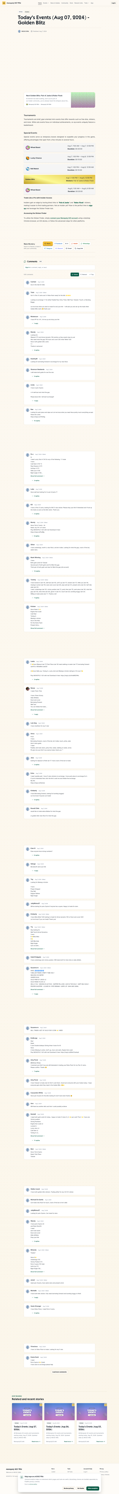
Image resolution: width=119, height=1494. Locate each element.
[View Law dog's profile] (27, 724)
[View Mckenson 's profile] (27, 317)
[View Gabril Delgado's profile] (27, 958)
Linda (32, 385)
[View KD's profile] (27, 505)
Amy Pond (34, 1060)
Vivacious (34, 1346)
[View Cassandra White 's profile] (27, 1093)
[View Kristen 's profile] (27, 607)
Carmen (33, 282)
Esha (32, 773)
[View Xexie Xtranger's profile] (27, 1307)
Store (71, 3)
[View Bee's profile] (27, 410)
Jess (32, 758)
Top (92, 274)
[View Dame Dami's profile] (27, 1358)
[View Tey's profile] (27, 880)
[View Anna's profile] (27, 734)
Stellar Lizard (35, 1189)
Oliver (33, 545)
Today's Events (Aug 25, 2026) (90, 1428)
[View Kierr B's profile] (27, 849)
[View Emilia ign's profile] (27, 1039)
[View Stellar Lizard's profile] (27, 1190)
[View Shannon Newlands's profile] (27, 370)
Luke (32, 489)
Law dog (34, 723)
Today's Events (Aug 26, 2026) (57, 1428)
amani (33, 1280)
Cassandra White (37, 1093)
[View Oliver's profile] (27, 545)
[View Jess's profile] (27, 758)
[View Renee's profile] (27, 689)
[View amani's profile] (27, 1281)
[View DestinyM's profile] (27, 359)
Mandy (33, 332)
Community (64, 3)
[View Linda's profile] (27, 385)
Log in (114, 3)
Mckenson (34, 316)
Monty (33, 522)
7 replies (36, 598)
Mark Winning (36, 557)
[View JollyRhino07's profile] (27, 904)
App (92, 3)
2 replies (36, 496)
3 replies (36, 350)
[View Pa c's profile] (27, 455)
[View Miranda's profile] (27, 1250)
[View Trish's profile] (27, 293)
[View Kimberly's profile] (27, 791)
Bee (32, 409)
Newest (84, 274)
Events (45, 3)
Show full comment (37, 476)
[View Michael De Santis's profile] (27, 1200)
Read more (35, 1441)
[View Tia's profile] (27, 928)
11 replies (37, 1140)
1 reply (36, 323)
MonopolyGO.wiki (19, 1441)
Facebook (58, 244)
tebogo (33, 864)
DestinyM (34, 359)
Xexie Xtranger (36, 1306)
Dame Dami (35, 1357)
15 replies (37, 420)
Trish (32, 292)
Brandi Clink (35, 808)
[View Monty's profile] (27, 523)
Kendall (33, 1114)
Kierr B (33, 848)
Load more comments (59, 1372)
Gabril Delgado (36, 957)
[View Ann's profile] (27, 1104)
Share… (49, 243)
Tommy (33, 580)
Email (70, 248)
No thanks (81, 1488)
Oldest (76, 274)
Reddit (76, 243)
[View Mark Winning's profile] (27, 558)
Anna (32, 734)
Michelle (34, 1291)
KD (32, 505)
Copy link (80, 248)
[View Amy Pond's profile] (27, 1061)
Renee (33, 688)
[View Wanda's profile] (27, 1222)
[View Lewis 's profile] (27, 662)
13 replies (37, 571)
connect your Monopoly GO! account (64, 218)
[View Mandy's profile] (27, 333)
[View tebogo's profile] (27, 864)
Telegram (49, 248)
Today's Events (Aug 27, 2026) (25, 1428)
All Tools (69, 1472)
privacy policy (33, 1484)
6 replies (36, 536)
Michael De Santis (37, 1200)
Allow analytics (93, 1488)
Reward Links (78, 3)
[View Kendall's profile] (27, 1115)
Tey (32, 879)
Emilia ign (34, 1038)
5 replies (36, 799)
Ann (32, 1103)
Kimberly (34, 791)
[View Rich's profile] (27, 1150)
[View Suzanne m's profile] (27, 968)
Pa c (32, 454)
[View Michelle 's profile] (27, 1291)
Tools (86, 3)
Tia (32, 927)
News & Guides (55, 3)
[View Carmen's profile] (27, 282)
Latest (53, 1472)
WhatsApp (86, 243)
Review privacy (69, 1488)
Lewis (33, 661)
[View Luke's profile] (27, 490)
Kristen (33, 606)
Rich (32, 1149)
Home (40, 3)
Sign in (27, 267)
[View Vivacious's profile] (27, 1347)
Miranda (33, 1250)
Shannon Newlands (37, 369)
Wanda (33, 1221)
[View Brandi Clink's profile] (27, 809)
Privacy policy (104, 1472)
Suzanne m (34, 968)
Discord (60, 248)
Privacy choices (104, 1474)
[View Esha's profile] (27, 774)
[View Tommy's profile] (27, 580)
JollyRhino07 (35, 903)
